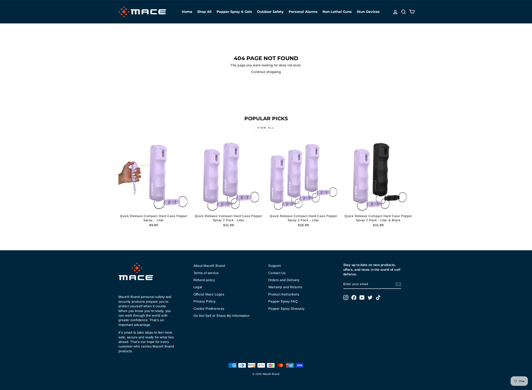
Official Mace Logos (208, 294)
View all (266, 127)
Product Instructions (283, 294)
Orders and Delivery (284, 280)
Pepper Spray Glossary (286, 308)
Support (274, 265)
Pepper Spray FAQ (283, 301)
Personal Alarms (303, 12)
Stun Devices (368, 12)
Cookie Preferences (208, 308)
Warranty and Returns (285, 287)
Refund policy (204, 280)
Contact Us (277, 273)
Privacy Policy (204, 301)
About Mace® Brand (209, 265)
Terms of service (206, 273)
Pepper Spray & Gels (234, 12)
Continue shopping (266, 72)
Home (187, 12)
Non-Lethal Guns (337, 12)
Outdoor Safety (270, 12)
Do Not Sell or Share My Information (221, 315)
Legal (197, 287)
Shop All (204, 12)
